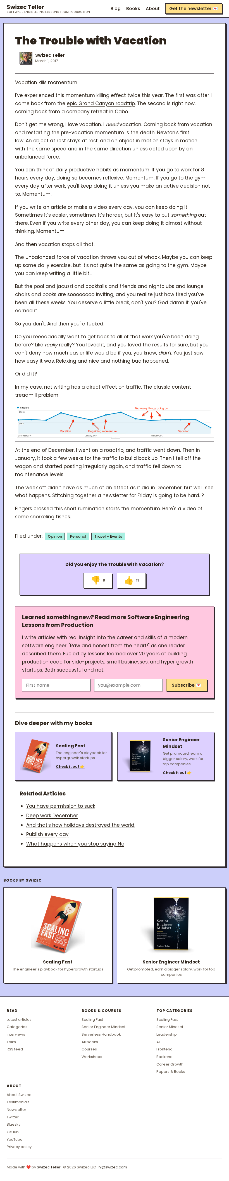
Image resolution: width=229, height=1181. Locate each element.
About (153, 8)
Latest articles (19, 1019)
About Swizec (19, 1094)
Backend (164, 1056)
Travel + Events (108, 536)
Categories (17, 1026)
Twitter (13, 1117)
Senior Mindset (169, 1026)
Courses (89, 1049)
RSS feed (15, 1049)
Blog (116, 8)
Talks (11, 1042)
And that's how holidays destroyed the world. (80, 825)
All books (90, 1042)
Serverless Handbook (101, 1034)
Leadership (166, 1034)
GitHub (13, 1132)
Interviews (16, 1034)
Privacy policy (19, 1146)
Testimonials (18, 1102)
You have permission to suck (60, 806)
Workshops (92, 1056)
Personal (78, 536)
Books (133, 8)
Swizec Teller (48, 9)
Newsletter (16, 1109)
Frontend (164, 1049)
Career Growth (169, 1064)
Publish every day (47, 834)
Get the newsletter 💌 (193, 8)
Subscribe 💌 (186, 685)
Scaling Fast (92, 1019)
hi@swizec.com (113, 1167)
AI (158, 1042)
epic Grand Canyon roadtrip (101, 103)
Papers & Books (170, 1071)
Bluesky (13, 1124)
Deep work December (52, 815)
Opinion (55, 536)
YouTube (15, 1139)
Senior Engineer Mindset (103, 1026)
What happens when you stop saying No (75, 843)
